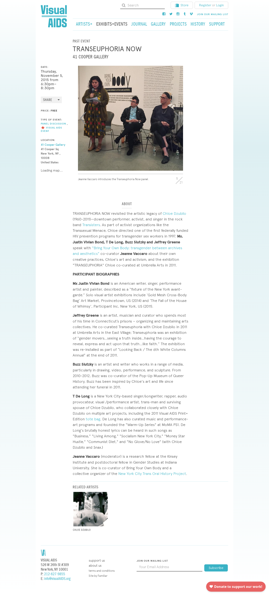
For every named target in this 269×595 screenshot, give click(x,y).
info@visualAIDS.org (57, 578)
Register (205, 5)
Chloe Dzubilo (174, 213)
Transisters (91, 225)
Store (185, 5)
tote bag (93, 419)
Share (47, 100)
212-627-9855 (54, 574)
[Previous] (83, 118)
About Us (95, 565)
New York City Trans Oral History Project (152, 473)
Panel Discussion (53, 123)
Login (220, 5)
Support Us (97, 560)
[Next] (177, 118)
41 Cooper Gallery (53, 145)
